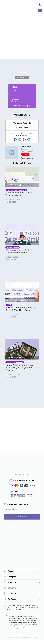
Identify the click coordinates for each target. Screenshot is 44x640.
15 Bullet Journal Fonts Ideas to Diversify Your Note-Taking (20, 308)
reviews (29, 497)
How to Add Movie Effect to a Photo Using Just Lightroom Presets (19, 367)
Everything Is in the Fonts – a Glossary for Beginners (19, 251)
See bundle (26, 159)
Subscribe (22, 517)
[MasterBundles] (22, 4)
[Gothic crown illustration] (11, 152)
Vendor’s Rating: (22, 106)
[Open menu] (4, 4)
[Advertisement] (22, 37)
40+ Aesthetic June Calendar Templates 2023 (19, 193)
